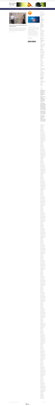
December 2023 (42, 167)
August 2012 (42, 343)
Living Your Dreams (42, 56)
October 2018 (42, 250)
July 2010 (41, 376)
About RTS (42, 12)
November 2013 (42, 323)
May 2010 (41, 379)
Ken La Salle (42, 54)
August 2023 (42, 173)
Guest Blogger (42, 44)
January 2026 (42, 134)
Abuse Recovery (42, 14)
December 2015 (42, 296)
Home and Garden (42, 50)
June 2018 (41, 256)
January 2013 (42, 336)
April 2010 (42, 380)
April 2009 (42, 396)
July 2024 (41, 158)
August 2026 (42, 125)
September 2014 (43, 316)
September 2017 (43, 268)
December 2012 (42, 337)
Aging (41, 16)
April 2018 (42, 258)
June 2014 (41, 320)
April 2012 (42, 348)
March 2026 (42, 131)
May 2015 (41, 305)
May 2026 (41, 129)
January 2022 (42, 198)
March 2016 (42, 292)
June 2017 (41, 272)
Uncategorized (42, 81)
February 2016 (42, 293)
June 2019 (41, 240)
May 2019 (41, 241)
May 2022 (41, 193)
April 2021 (42, 210)
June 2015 (41, 304)
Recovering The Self (12, 3)
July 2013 (41, 328)
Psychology (42, 65)
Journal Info (42, 52)
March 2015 (42, 308)
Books (41, 27)
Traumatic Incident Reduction (42, 78)
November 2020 (42, 217)
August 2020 (42, 221)
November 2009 (42, 387)
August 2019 (42, 237)
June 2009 (41, 394)
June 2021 (41, 208)
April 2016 (42, 291)
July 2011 (41, 360)
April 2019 (42, 242)
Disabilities (42, 31)
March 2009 (42, 398)
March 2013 (42, 333)
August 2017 (42, 269)
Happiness (42, 45)
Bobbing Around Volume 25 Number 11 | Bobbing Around (43, 97)
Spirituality (42, 75)
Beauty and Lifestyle (42, 26)
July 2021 (41, 206)
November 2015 (42, 297)
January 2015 (42, 311)
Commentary (42, 30)
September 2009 (43, 390)
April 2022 (42, 194)
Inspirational (42, 51)
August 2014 (42, 317)
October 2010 (42, 372)
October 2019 (42, 234)
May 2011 (41, 363)
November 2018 (42, 249)
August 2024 (42, 157)
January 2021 (42, 214)
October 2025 (42, 138)
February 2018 (42, 261)
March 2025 (42, 147)
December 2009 (42, 386)
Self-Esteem (42, 72)
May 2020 (41, 225)
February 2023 (42, 181)
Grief (41, 42)
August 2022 (42, 189)
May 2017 (41, 273)
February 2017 (42, 277)
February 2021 (42, 213)
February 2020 (42, 229)
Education (42, 33)
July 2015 (41, 303)
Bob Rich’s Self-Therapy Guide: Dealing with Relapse (42, 94)
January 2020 (42, 230)
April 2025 (42, 146)
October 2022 (42, 186)
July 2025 (41, 142)
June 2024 (41, 159)
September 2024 (43, 155)
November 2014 (42, 313)
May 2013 (41, 331)
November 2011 (42, 355)
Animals (41, 18)
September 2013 (43, 325)
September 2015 (43, 300)
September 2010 (43, 374)
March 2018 (42, 260)
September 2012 (43, 341)
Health (41, 48)
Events (41, 37)
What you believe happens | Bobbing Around (43, 91)
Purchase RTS (42, 68)
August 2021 (42, 205)
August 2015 (42, 301)
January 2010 (42, 384)
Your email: (29, 37)
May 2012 (41, 347)
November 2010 (42, 371)
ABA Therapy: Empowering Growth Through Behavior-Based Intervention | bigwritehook (43, 105)
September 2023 (43, 171)
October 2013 (42, 324)
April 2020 (42, 226)
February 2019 (42, 245)
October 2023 (42, 170)
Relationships (42, 69)
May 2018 (41, 257)
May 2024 (41, 161)
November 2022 (42, 185)
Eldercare (41, 34)
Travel (41, 79)
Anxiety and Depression (42, 20)
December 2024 (42, 151)
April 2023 (42, 178)
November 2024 (42, 153)
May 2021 (41, 209)
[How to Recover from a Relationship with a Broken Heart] (17, 13)
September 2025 (43, 139)
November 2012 (42, 339)
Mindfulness (42, 57)
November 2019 (42, 233)
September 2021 (43, 204)
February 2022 (42, 197)
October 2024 (42, 154)
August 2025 (42, 141)
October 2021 (42, 202)
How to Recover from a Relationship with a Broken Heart (18, 26)
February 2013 (42, 335)
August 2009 (42, 391)
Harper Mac (42, 46)
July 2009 (41, 392)
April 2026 (42, 130)
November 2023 (42, 169)
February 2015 (42, 309)
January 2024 (42, 166)
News (41, 60)
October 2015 (42, 299)
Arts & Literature (42, 22)
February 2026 (42, 133)
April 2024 (42, 162)
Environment (42, 35)
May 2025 (41, 145)
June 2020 (41, 224)
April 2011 (42, 364)
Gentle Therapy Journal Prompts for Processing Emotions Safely (43, 108)
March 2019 (42, 244)
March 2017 (42, 276)
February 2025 (42, 149)
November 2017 (42, 265)
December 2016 (42, 280)
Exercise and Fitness (42, 39)
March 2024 (42, 163)
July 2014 (41, 319)
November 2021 (42, 201)
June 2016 (41, 288)
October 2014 (42, 315)
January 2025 (42, 150)
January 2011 (42, 368)
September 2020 (43, 220)
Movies (41, 58)
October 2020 (42, 218)
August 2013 (42, 327)
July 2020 (41, 222)
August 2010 (42, 375)
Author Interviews (42, 24)
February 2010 (42, 383)
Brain (41, 29)
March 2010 (42, 382)
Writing (41, 85)
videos (41, 83)
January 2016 (42, 295)
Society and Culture (42, 74)
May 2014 (41, 321)
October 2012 (42, 340)
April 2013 (42, 332)
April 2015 (42, 307)
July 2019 (41, 238)
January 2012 (42, 352)
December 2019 (42, 232)
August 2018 (42, 253)
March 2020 (42, 228)
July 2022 (41, 190)
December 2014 (42, 312)
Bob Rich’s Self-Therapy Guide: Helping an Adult (42, 100)
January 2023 (42, 182)
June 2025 (41, 143)
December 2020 (42, 216)
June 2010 (41, 378)
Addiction (41, 15)
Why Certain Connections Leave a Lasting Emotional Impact (42, 117)
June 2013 (41, 329)
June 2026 (41, 127)
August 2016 (42, 285)
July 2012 (41, 344)
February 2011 (42, 367)
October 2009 (42, 388)
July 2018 (41, 254)
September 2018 (43, 252)
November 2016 (42, 281)
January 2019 (42, 246)
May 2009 (41, 395)
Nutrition (41, 61)
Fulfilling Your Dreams (42, 41)
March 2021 (42, 212)
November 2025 (42, 137)
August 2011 (42, 359)
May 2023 (41, 177)
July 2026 (41, 126)
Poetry (41, 64)
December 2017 (42, 264)
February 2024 (42, 165)
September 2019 (43, 236)
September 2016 (43, 284)
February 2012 (42, 351)
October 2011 (42, 356)
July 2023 (41, 174)
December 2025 (42, 135)
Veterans (41, 82)
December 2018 (42, 248)
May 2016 (41, 289)
